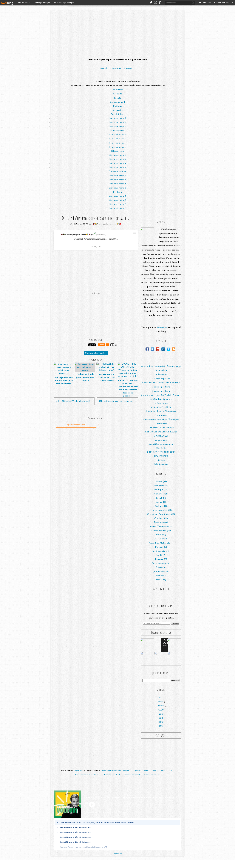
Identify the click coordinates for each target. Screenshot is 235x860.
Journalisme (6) (161, 572)
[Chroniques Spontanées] (147, 234)
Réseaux (118, 854)
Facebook (147, 349)
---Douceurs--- (161, 403)
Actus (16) (161, 502)
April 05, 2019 (96, 246)
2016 (161, 726)
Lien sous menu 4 (117, 155)
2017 (161, 722)
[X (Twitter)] (155, 2)
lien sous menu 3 (117, 135)
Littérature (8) (161, 539)
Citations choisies (117, 172)
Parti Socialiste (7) (161, 551)
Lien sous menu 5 (117, 176)
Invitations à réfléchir (161, 407)
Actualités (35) (161, 486)
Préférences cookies (151, 775)
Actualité (117, 94)
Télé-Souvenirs (161, 465)
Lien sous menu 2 (117, 118)
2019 (161, 714)
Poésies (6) (161, 567)
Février (160, 706)
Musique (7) (161, 547)
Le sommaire (161, 440)
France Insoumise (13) (161, 510)
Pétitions (117, 192)
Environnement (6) (161, 563)
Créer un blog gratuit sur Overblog (115, 771)
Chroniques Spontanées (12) (161, 514)
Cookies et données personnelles (128, 775)
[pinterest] (160, 2)
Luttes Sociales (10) (161, 531)
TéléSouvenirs (117, 151)
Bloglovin (168, 349)
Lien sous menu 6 (117, 196)
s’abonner (93, 812)
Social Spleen (117, 114)
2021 (161, 698)
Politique (117, 106)
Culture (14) (161, 506)
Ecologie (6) (161, 559)
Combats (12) (161, 518)
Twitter (152, 349)
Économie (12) (161, 522)
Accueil (103, 69)
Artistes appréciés (161, 379)
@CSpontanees (99, 234)
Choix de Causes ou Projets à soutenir (161, 383)
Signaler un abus (158, 771)
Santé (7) (161, 555)
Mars (160, 702)
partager (109, 812)
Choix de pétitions (161, 387)
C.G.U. (170, 771)
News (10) (161, 535)
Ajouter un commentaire (76, 425)
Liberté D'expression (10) (161, 527)
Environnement (117, 102)
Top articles (136, 771)
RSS (173, 349)
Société (117, 98)
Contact (128, 69)
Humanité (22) (161, 494)
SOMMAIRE (115, 69)
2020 (161, 710)
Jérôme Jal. (162, 328)
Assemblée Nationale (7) (161, 543)
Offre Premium (108, 775)
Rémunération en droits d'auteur (87, 775)
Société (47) (161, 482)
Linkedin (163, 349)
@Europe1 (78, 238)
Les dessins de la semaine (161, 428)
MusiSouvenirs (117, 131)
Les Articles (117, 90)
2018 (161, 718)
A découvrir (161, 375)
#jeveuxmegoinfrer (92, 238)
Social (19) (161, 498)
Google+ (157, 349)
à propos (124, 812)
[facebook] (151, 2)
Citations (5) (161, 576)
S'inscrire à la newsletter (95, 353)
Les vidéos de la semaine (161, 444)
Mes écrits (117, 110)
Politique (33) (161, 490)
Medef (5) (161, 580)
